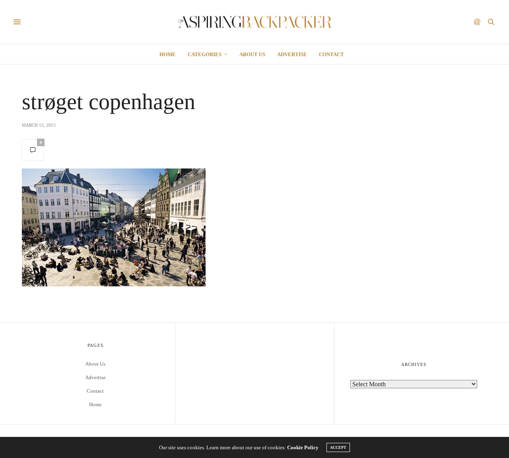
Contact (331, 54)
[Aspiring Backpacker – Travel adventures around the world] (255, 22)
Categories (204, 54)
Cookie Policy (303, 447)
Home (167, 54)
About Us (252, 54)
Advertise (292, 54)
